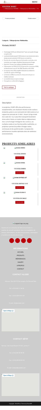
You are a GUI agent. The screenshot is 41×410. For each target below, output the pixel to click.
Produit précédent (10, 18)
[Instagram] (17, 240)
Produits (20, 255)
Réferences (20, 259)
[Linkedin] (23, 240)
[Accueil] (2, 8)
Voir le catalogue (9, 87)
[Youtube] (29, 240)
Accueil (20, 252)
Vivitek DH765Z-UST (20, 183)
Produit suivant (32, 18)
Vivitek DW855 (20, 154)
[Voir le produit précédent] (3, 18)
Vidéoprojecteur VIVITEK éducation (26, 151)
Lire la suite (20, 157)
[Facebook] (11, 240)
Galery (20, 262)
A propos (20, 265)
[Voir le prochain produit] (37, 18)
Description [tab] (21, 97)
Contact (20, 269)
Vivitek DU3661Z (20, 198)
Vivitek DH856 (20, 168)
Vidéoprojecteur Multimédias (19, 40)
